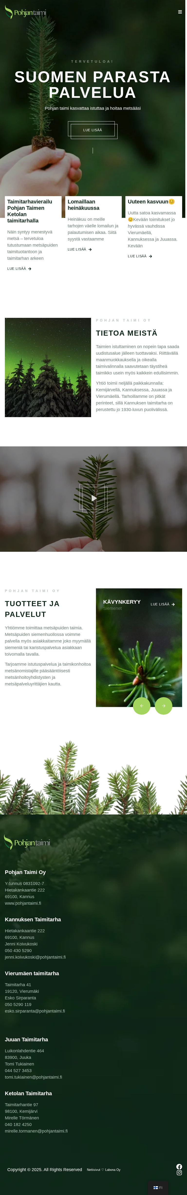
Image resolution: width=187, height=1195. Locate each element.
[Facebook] (179, 1167)
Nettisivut (93, 1170)
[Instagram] (179, 1172)
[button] (93, 499)
